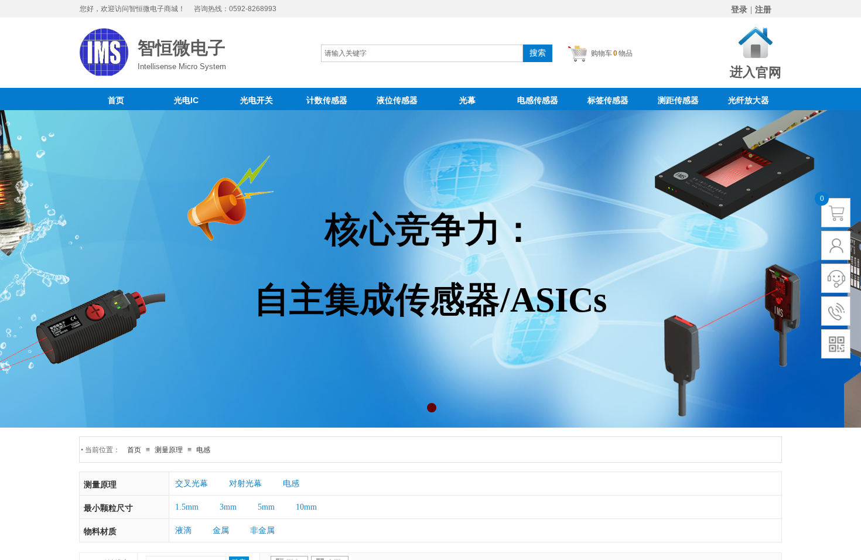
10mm (306, 507)
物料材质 (100, 531)
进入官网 (755, 72)
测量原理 (100, 484)
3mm (228, 507)
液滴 (183, 530)
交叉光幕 (191, 483)
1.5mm (187, 507)
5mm (266, 507)
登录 (739, 9)
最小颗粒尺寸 (108, 508)
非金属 (262, 530)
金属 (221, 530)
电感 (291, 483)
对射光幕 (245, 483)
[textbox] (422, 53)
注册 (763, 9)
